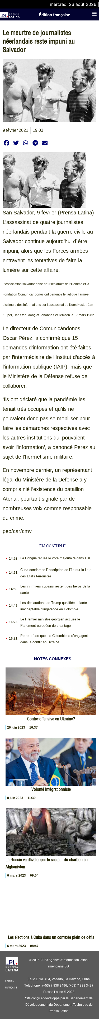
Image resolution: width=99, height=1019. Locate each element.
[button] (6, 143)
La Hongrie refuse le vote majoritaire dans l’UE (55, 558)
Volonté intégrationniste (51, 789)
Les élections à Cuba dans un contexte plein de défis (51, 937)
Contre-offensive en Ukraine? (51, 718)
